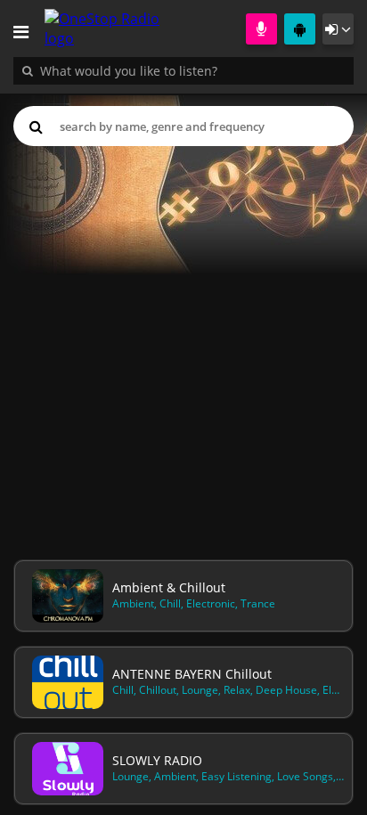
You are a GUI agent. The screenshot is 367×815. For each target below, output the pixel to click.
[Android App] (299, 29)
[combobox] (182, 70)
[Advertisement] (183, 349)
